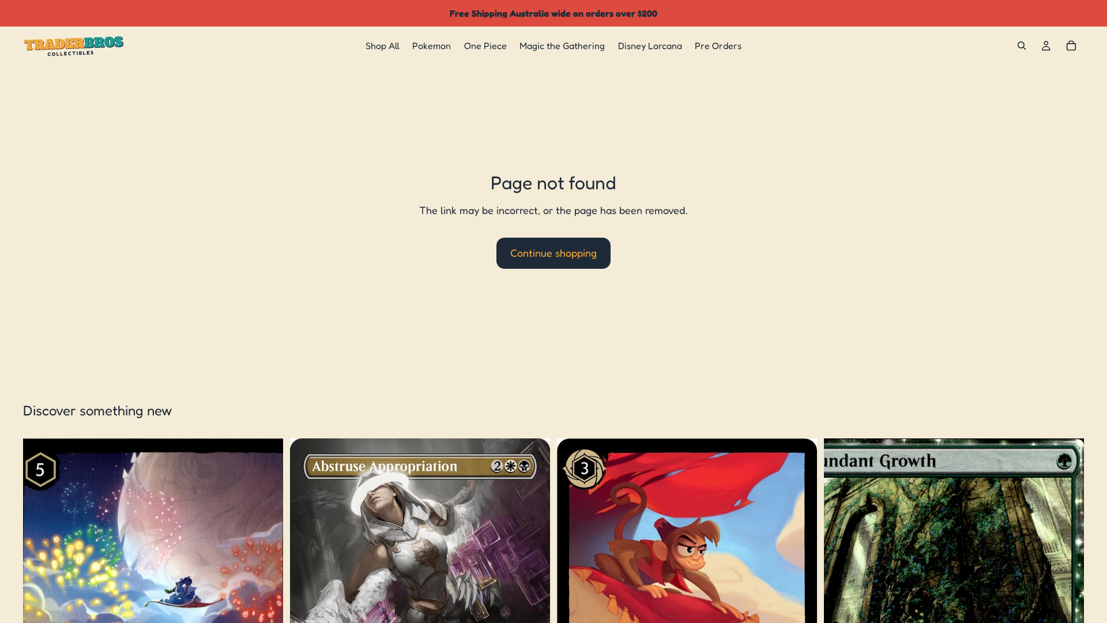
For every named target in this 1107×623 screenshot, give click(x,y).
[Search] (1021, 45)
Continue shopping (553, 252)
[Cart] (1071, 45)
